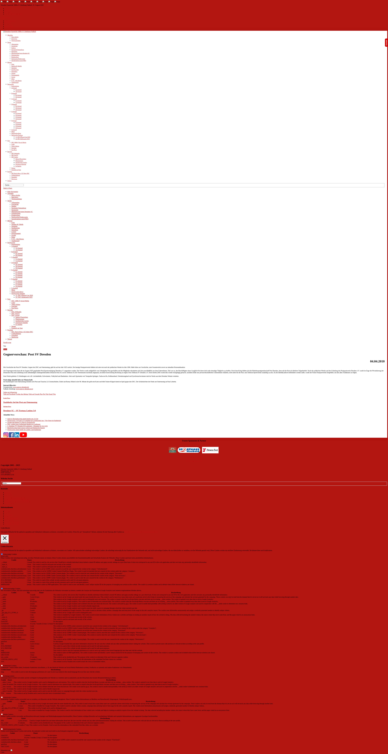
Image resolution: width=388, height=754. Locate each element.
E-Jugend (14, 111)
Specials (9, 151)
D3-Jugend (18, 110)
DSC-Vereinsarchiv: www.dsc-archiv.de (17, 502)
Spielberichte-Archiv (21, 162)
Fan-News (14, 150)
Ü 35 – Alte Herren (16, 80)
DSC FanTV (14, 155)
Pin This (45, 394)
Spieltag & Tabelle (16, 66)
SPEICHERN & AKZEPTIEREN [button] (12, 748)
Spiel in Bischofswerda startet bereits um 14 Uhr (22, 419)
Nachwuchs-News (16, 133)
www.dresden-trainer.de (194, 458)
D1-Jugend (18, 106)
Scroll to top (7, 342)
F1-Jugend (18, 122)
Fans (8, 140)
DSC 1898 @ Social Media (18, 142)
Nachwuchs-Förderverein (18, 59)
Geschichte (14, 46)
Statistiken (14, 71)
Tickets (9, 180)
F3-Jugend (18, 126)
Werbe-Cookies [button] (6, 712)
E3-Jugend (18, 117)
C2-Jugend (18, 102)
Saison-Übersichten (20, 159)
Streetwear (14, 179)
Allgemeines (14, 44)
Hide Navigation (10, 21)
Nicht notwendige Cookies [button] (9, 586)
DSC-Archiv (14, 157)
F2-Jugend (18, 124)
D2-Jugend (18, 108)
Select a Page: (5, 17)
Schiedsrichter (15, 55)
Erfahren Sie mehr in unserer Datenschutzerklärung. (141, 532)
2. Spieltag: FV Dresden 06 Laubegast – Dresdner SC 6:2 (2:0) (27, 426)
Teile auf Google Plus (36, 394)
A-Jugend (14, 88)
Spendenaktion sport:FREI (18, 60)
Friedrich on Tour (16, 170)
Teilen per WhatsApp (10, 392)
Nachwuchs (10, 84)
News (5, 349)
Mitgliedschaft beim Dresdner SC (20, 53)
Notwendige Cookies (10, 554)
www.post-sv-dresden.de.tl (24, 389)
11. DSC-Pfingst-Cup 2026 (22, 137)
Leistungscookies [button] (6, 674)
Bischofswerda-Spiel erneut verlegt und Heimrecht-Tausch (26, 428)
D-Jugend (14, 104)
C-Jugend (14, 99)
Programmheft (15, 75)
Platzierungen (19, 160)
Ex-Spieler (18, 166)
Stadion (13, 48)
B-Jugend (14, 93)
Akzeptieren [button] (32, 534)
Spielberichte (15, 69)
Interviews (14, 39)
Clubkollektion (15, 175)
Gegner (13, 73)
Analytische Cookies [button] (7, 695)
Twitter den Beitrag (22, 394)
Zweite (13, 77)
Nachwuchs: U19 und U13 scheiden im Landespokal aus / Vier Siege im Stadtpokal (34, 420)
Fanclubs (13, 148)
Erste (12, 64)
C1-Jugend (18, 100)
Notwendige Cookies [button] (7, 552)
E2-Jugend (18, 115)
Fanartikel (14, 177)
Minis (13, 131)
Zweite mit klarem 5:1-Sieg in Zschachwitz (21, 422)
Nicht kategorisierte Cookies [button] (10, 727)
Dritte (13, 79)
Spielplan (14, 68)
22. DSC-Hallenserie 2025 (22, 139)
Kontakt (7, 8)
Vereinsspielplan (16, 40)
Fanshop (9, 171)
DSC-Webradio (15, 153)
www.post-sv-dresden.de (21, 387)
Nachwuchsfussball (11, 518)
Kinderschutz (15, 57)
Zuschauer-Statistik (20, 164)
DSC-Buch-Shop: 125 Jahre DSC (20, 173)
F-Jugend (13, 120)
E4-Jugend (18, 119)
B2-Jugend (18, 97)
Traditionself (14, 82)
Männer (9, 62)
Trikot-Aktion (15, 146)
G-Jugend (14, 130)
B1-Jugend (18, 95)
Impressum (8, 10)
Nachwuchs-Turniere (17, 135)
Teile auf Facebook (9, 394)
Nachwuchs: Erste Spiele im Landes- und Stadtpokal (24, 430)
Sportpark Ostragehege (17, 49)
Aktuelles (10, 35)
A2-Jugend (18, 91)
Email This (52, 394)
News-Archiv (14, 37)
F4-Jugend (18, 128)
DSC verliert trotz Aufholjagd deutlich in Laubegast (23, 424)
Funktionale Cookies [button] (7, 664)
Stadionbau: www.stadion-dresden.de (17, 500)
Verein (9, 42)
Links (13, 144)
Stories (13, 168)
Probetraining (15, 86)
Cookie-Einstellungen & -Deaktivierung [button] (14, 534)
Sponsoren (14, 51)
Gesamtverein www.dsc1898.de (13, 14)
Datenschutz (8, 12)
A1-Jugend (18, 89)
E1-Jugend (18, 113)
